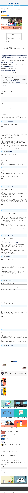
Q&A (8, 37)
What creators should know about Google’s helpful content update (10, 52)
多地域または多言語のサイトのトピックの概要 (7, 85)
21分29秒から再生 (10, 280)
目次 (13, 34)
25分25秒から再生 (10, 329)
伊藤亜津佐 (6, 372)
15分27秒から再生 (10, 210)
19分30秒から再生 (10, 256)
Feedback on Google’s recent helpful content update (8, 70)
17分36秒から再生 (10, 235)
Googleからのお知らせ (11, 36)
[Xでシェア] (1, 12)
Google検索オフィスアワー (3, 15)
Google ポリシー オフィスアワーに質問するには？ (14, 38)
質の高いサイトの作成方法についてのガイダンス (7, 62)
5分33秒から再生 (10, 121)
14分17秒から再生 (10, 186)
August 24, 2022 (17, 82)
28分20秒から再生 (10, 345)
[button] (26, 472)
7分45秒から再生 (10, 151)
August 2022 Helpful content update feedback (7, 66)
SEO (7, 15)
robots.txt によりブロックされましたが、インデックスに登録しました (10, 242)
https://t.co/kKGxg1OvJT (14, 80)
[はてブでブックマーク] (5, 12)
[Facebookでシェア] (3, 12)
